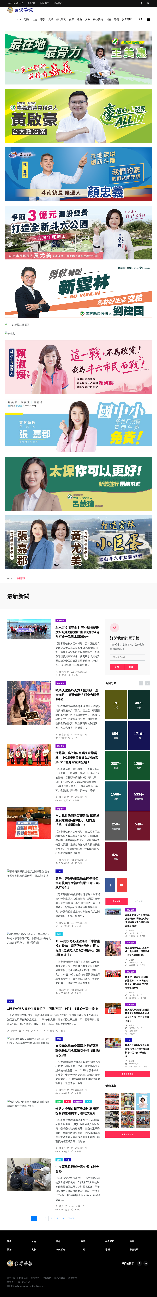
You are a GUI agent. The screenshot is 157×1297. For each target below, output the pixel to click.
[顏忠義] (78, 174)
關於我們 (44, 3)
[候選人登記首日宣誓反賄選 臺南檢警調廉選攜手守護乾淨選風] (29, 1104)
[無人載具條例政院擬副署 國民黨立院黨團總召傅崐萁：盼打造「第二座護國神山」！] (29, 823)
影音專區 (127, 19)
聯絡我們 (58, 3)
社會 (34, 19)
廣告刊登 (31, 3)
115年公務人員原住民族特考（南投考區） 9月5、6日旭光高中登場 (52, 1008)
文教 (87, 19)
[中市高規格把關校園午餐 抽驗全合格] (29, 1174)
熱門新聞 (139, 901)
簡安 (61, 1206)
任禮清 (62, 734)
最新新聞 (117, 901)
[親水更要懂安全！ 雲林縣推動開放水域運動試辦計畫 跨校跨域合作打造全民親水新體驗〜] (29, 629)
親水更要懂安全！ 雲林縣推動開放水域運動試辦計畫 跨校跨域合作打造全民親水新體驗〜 (77, 632)
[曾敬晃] (78, 333)
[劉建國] (78, 291)
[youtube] (148, 3)
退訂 (131, 667)
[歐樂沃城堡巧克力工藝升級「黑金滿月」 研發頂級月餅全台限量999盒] (29, 703)
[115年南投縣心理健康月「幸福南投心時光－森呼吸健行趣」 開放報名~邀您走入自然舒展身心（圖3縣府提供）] (29, 938)
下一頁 (71, 1218)
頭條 (26, 19)
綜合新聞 (61, 19)
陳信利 (62, 672)
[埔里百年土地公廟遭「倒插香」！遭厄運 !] (127, 1101)
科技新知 (98, 19)
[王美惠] (78, 57)
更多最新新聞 (128, 1074)
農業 (50, 19)
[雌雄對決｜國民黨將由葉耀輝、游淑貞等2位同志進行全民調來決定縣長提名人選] (143, 1101)
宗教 (42, 19)
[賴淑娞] (78, 367)
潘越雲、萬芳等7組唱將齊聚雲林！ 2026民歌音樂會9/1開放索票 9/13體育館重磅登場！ (77, 757)
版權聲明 (72, 1278)
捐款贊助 (23, 1278)
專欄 (116, 19)
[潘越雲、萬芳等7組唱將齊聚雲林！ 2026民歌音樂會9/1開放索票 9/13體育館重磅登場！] (29, 755)
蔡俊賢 (62, 1148)
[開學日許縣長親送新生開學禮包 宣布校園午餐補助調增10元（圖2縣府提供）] (29, 873)
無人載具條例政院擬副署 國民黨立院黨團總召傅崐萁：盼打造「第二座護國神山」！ (77, 820)
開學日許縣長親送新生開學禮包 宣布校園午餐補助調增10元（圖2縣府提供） (78, 883)
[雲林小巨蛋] (78, 542)
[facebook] (141, 3)
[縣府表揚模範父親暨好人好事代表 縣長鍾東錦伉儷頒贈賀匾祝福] (112, 1101)
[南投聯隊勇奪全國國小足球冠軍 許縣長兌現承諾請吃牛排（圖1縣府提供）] (29, 1041)
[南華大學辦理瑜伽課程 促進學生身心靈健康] (143, 1119)
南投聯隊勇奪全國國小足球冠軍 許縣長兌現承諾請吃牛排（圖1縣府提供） (78, 1050)
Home (18, 19)
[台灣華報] (20, 9)
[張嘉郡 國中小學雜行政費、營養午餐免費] (78, 425)
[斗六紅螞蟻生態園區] (78, 324)
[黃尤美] (78, 232)
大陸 (108, 19)
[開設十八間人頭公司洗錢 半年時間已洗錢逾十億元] (112, 1119)
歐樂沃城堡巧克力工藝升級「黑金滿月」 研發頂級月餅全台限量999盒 (77, 695)
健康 (71, 19)
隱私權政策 (59, 1278)
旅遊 (79, 19)
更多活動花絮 (128, 1134)
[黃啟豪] (78, 116)
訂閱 (117, 667)
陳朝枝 (62, 922)
